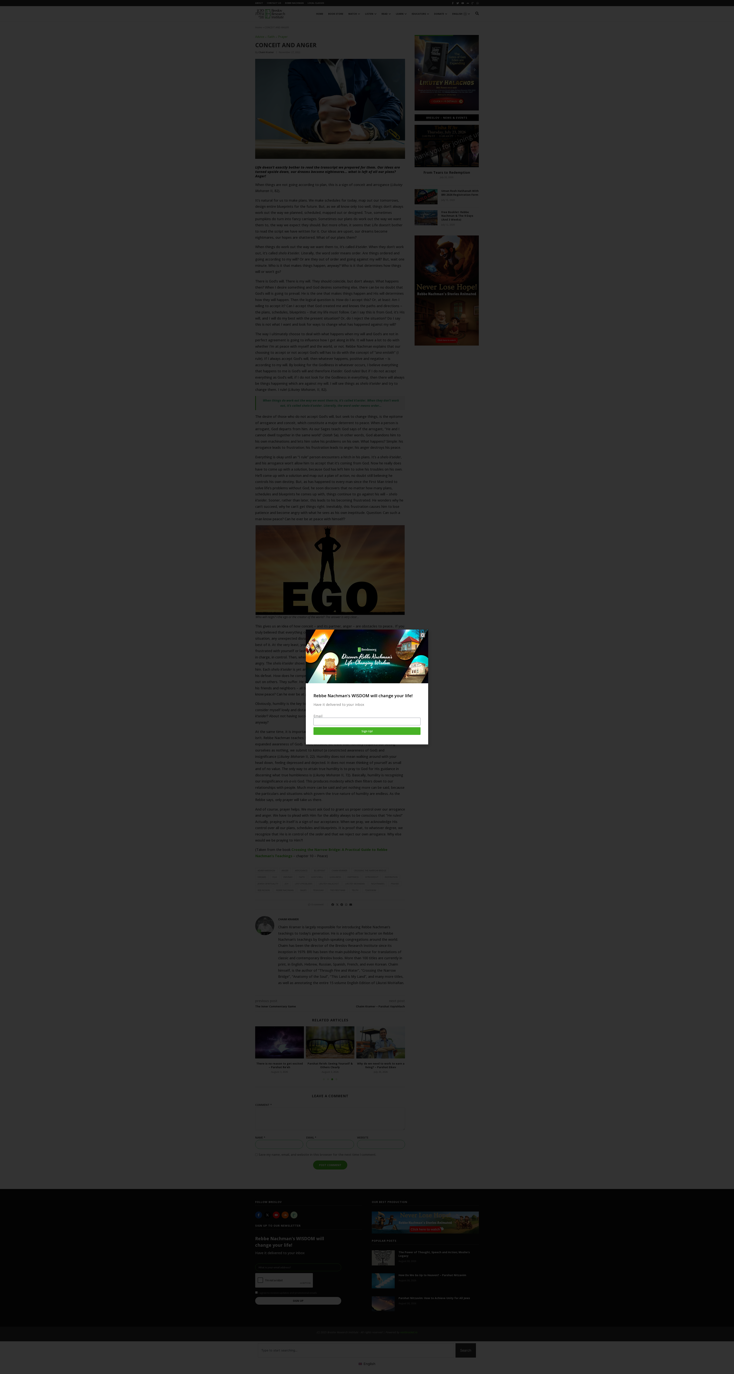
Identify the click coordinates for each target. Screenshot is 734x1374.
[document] (367, 687)
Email (317, 716)
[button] (422, 635)
